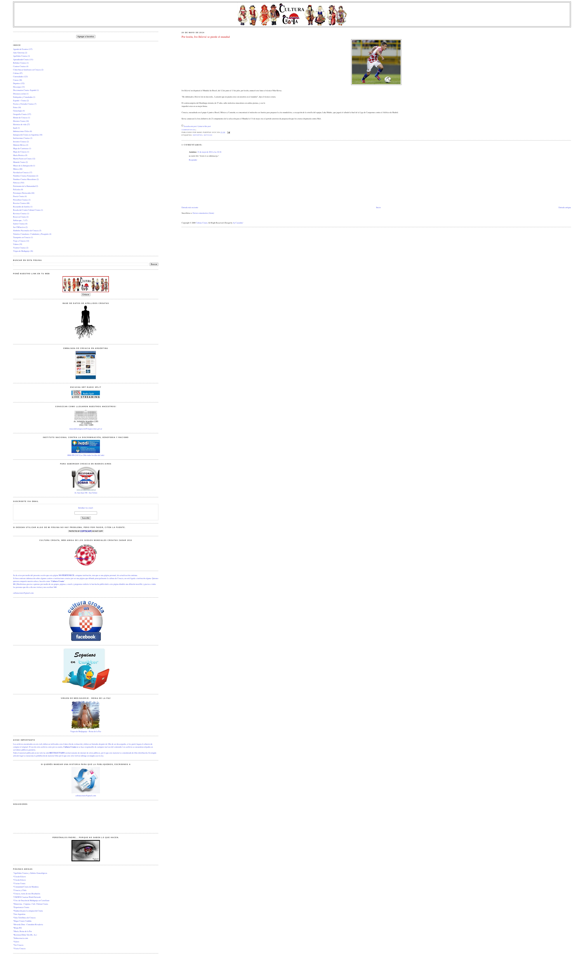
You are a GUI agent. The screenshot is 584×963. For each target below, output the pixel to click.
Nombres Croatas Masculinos (24, 179)
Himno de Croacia (20, 117)
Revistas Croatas (19, 213)
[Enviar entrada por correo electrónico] (228, 132)
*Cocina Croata (19, 883)
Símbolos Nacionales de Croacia (26, 230)
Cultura (16, 73)
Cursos (15, 80)
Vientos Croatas (19, 247)
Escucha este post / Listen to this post (197, 126)
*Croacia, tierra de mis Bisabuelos (26, 893)
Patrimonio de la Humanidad (24, 186)
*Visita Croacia (19, 948)
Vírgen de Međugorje (21, 251)
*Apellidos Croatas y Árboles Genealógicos (30, 873)
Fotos (15, 107)
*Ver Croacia (18, 945)
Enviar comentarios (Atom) (203, 213)
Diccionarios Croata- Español (24, 90)
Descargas (17, 86)
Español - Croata (19, 100)
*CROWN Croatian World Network (27, 897)
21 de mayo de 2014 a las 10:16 (209, 151)
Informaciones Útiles (21, 131)
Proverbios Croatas (20, 199)
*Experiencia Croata (21, 907)
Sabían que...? (18, 220)
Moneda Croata (19, 162)
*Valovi (16, 941)
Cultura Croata (202, 222)
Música (16, 169)
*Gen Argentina (19, 914)
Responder (193, 159)
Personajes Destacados (22, 193)
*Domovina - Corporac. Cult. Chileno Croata (30, 903)
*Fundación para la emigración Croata (28, 910)
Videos (16, 244)
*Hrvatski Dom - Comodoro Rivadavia (28, 924)
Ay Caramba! (238, 222)
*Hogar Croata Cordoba (22, 921)
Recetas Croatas (19, 203)
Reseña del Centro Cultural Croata (26, 210)
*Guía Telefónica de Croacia (24, 917)
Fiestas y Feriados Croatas (23, 103)
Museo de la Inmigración (22, 165)
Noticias (208, 135)
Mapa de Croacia (19, 151)
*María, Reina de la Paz (22, 931)
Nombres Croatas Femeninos (24, 175)
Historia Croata (19, 121)
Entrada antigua (565, 207)
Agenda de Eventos (20, 49)
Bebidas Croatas (19, 62)
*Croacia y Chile (19, 890)
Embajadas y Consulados (23, 97)
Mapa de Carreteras (20, 148)
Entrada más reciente (190, 207)
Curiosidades (18, 76)
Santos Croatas (19, 223)
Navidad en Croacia (21, 172)
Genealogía (17, 110)
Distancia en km (19, 93)
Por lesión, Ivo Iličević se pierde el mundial (206, 36)
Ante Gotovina (18, 52)
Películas (16, 189)
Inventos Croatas (19, 141)
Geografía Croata (20, 114)
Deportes (198, 135)
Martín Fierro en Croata (22, 158)
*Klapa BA (17, 927)
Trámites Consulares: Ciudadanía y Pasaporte (31, 234)
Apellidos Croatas (20, 56)
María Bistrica (19, 155)
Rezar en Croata (19, 216)
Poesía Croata (18, 196)
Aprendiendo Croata (21, 59)
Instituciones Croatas (21, 138)
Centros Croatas (19, 66)
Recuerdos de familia (21, 206)
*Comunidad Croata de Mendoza (26, 886)
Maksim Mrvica (19, 144)
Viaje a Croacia (19, 240)
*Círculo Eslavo (19, 876)
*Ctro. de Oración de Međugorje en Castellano (31, 900)
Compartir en (188, 130)
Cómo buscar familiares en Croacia (27, 69)
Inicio (378, 207)
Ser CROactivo (19, 227)
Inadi (15, 127)
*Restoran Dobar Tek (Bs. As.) (25, 934)
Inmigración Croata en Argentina (26, 134)
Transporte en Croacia (21, 237)
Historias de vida (19, 124)
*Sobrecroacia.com (20, 938)
